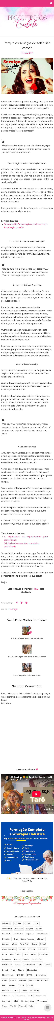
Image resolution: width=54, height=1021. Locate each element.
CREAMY (41, 939)
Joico (25, 954)
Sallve (24, 991)
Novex (13, 980)
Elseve (34, 944)
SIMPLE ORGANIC (10, 991)
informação (13, 609)
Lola (40, 965)
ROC (4, 985)
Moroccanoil (7, 975)
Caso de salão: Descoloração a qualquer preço (25, 224)
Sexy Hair (6, 1001)
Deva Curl (24, 944)
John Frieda (15, 954)
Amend (39, 929)
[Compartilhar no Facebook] (17, 603)
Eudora (22, 949)
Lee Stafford (29, 965)
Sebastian (21, 996)
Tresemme (42, 1001)
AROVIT (17, 923)
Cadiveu (5, 944)
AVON (36, 923)
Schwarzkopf (8, 996)
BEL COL (6, 934)
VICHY (13, 1006)
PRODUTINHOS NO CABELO (17, 1017)
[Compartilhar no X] (22, 603)
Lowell (5, 970)
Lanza (17, 965)
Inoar (4, 954)
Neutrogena (41, 975)
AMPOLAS (6, 923)
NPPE (30, 975)
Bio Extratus (42, 934)
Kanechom (43, 954)
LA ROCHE (37, 960)
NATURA (20, 975)
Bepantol (30, 934)
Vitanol (22, 1006)
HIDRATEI (42, 949)
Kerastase (6, 960)
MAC (13, 970)
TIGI (16, 1001)
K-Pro (33, 954)
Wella (31, 1006)
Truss (4, 1006)
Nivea (4, 980)
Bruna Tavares (27, 939)
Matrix (21, 970)
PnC (36, 588)
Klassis (26, 960)
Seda (31, 996)
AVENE (27, 923)
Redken (12, 985)
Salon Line (34, 991)
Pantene (22, 980)
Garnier (31, 949)
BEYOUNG (18, 934)
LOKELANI (7, 965)
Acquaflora (7, 929)
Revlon (21, 985)
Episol (43, 944)
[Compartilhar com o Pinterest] (26, 603)
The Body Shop (27, 1001)
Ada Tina (19, 929)
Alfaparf (29, 929)
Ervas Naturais (9, 949)
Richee (30, 985)
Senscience (41, 996)
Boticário (6, 939)
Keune (17, 960)
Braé (16, 939)
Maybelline (32, 970)
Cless (14, 944)
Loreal (48, 965)
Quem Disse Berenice (38, 980)
